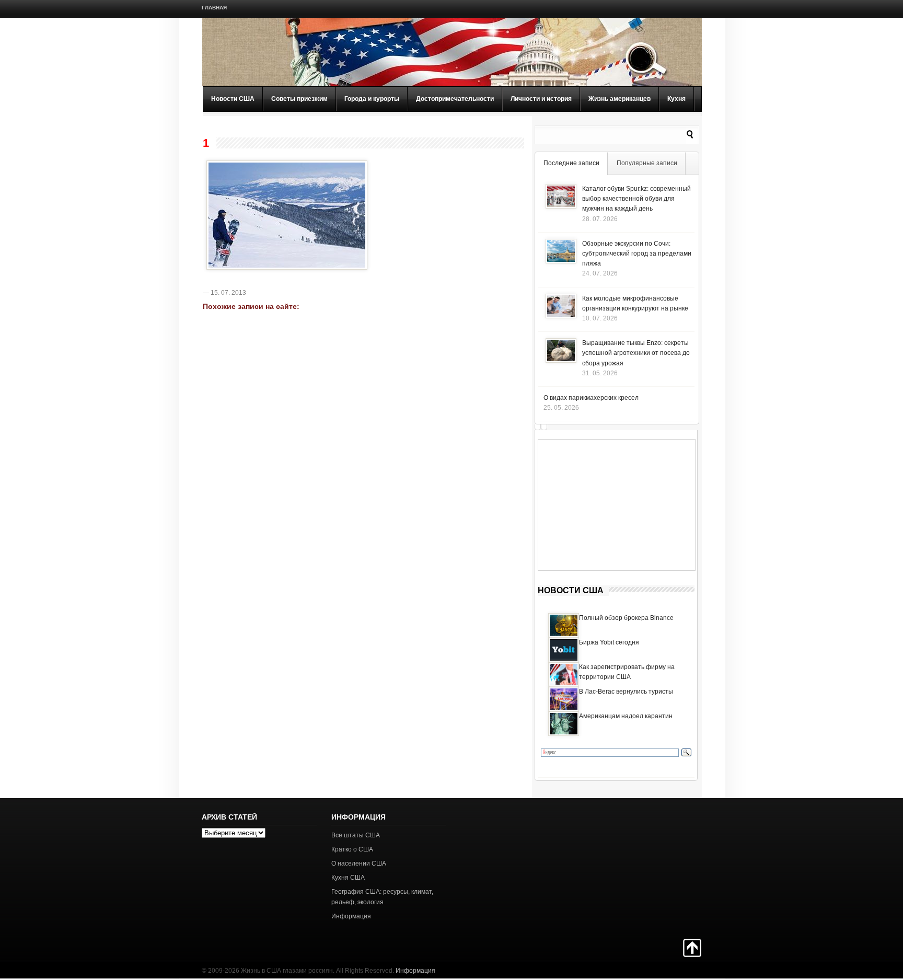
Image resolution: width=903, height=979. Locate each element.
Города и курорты (371, 98)
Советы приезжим (299, 98)
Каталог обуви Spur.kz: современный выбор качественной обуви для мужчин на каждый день (636, 198)
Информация (351, 916)
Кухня (676, 98)
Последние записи (571, 163)
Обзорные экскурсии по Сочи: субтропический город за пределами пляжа (636, 253)
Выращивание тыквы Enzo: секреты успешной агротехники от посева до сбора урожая (636, 352)
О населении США (358, 863)
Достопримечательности (455, 98)
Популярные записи (647, 163)
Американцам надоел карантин (626, 716)
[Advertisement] (616, 505)
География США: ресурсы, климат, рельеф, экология (382, 896)
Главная (214, 7)
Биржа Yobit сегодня (609, 642)
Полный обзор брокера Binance (626, 617)
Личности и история (541, 98)
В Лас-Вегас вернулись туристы (626, 691)
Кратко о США (352, 849)
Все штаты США (355, 835)
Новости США (232, 98)
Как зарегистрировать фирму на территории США (627, 672)
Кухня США (348, 877)
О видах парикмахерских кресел (591, 397)
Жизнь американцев (619, 98)
